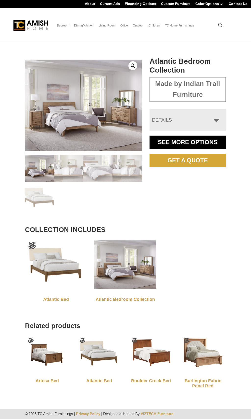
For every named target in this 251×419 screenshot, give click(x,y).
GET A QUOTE (187, 160)
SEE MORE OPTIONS (187, 142)
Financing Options (140, 4)
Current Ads (110, 4)
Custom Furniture (175, 4)
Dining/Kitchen (84, 25)
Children (154, 25)
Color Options (207, 4)
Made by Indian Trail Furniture (187, 89)
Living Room (107, 25)
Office (124, 25)
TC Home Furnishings (179, 25)
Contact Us (238, 4)
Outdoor (138, 25)
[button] (132, 65)
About (90, 4)
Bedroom (63, 25)
